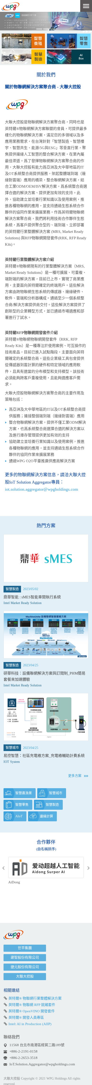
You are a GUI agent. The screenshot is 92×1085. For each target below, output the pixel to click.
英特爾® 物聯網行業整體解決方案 (35, 998)
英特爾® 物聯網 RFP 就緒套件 (31, 1005)
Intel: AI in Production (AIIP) (29, 1024)
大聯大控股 (25, 976)
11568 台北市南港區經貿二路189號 (36, 1045)
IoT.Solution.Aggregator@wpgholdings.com (42, 1064)
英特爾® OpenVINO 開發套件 (31, 1011)
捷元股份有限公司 (25, 967)
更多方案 (74, 776)
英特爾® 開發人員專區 (26, 1017)
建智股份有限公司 (25, 957)
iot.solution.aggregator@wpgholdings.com (41, 489)
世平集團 (25, 948)
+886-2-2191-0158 (23, 1051)
